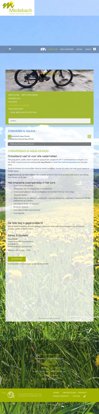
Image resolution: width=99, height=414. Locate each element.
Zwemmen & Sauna (19, 105)
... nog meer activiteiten (22, 112)
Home (56, 393)
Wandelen (14, 98)
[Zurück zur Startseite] (43, 48)
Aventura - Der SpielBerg (23, 95)
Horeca (88, 49)
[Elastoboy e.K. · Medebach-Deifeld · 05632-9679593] (8, 394)
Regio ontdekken (67, 49)
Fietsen (12, 102)
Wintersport (16, 109)
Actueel (79, 49)
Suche (76, 396)
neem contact (61, 396)
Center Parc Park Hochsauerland (65, 162)
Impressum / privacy (75, 393)
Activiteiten (16, 259)
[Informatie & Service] (94, 48)
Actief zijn (53, 49)
